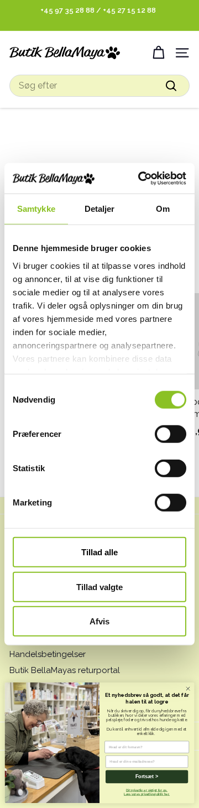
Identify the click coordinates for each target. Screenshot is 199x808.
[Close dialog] (188, 689)
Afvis (99, 621)
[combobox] (99, 86)
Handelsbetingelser (47, 654)
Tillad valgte (99, 586)
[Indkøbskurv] (158, 53)
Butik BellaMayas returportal (64, 670)
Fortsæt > (146, 777)
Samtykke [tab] (36, 208)
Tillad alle (99, 552)
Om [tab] (163, 208)
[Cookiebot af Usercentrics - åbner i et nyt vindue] (140, 178)
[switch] (170, 434)
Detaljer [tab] (100, 208)
